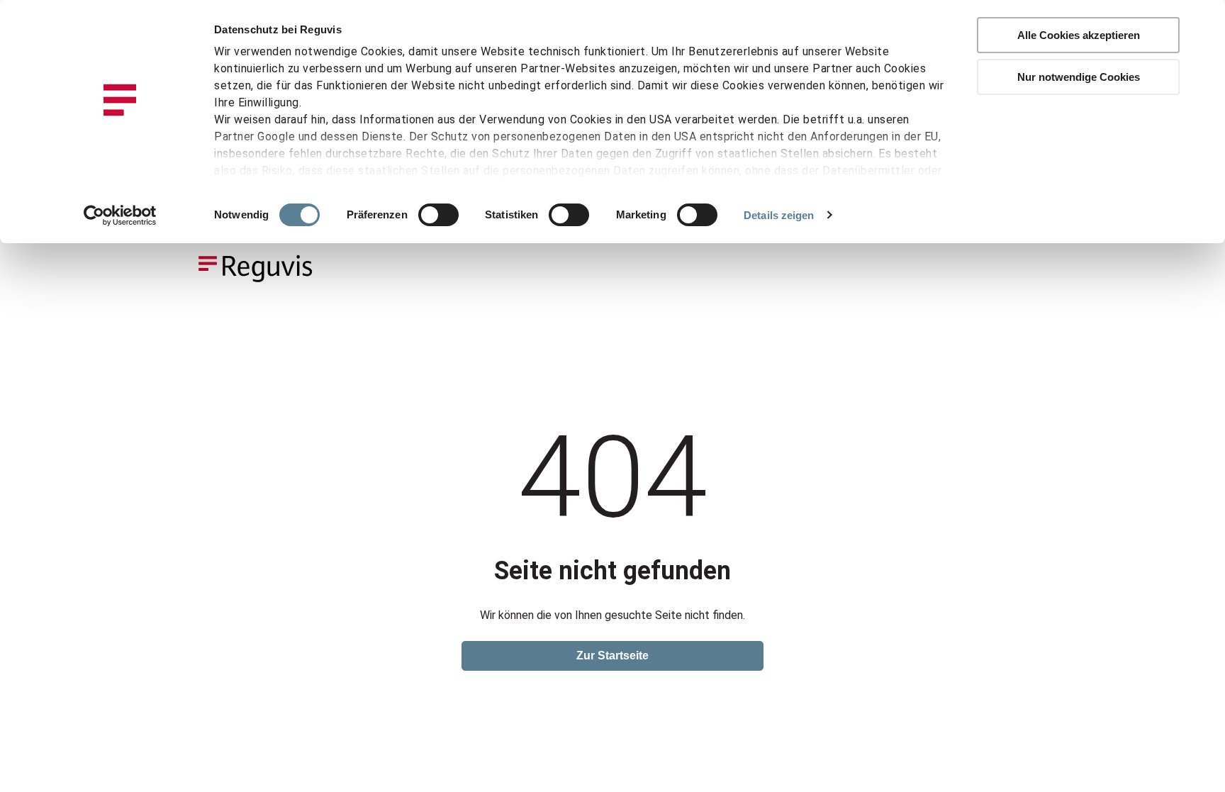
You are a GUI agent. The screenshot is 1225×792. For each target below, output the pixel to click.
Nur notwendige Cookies (1078, 77)
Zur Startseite (612, 655)
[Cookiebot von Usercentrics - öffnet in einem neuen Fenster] (120, 215)
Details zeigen (779, 215)
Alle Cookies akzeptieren (1078, 35)
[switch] (438, 214)
